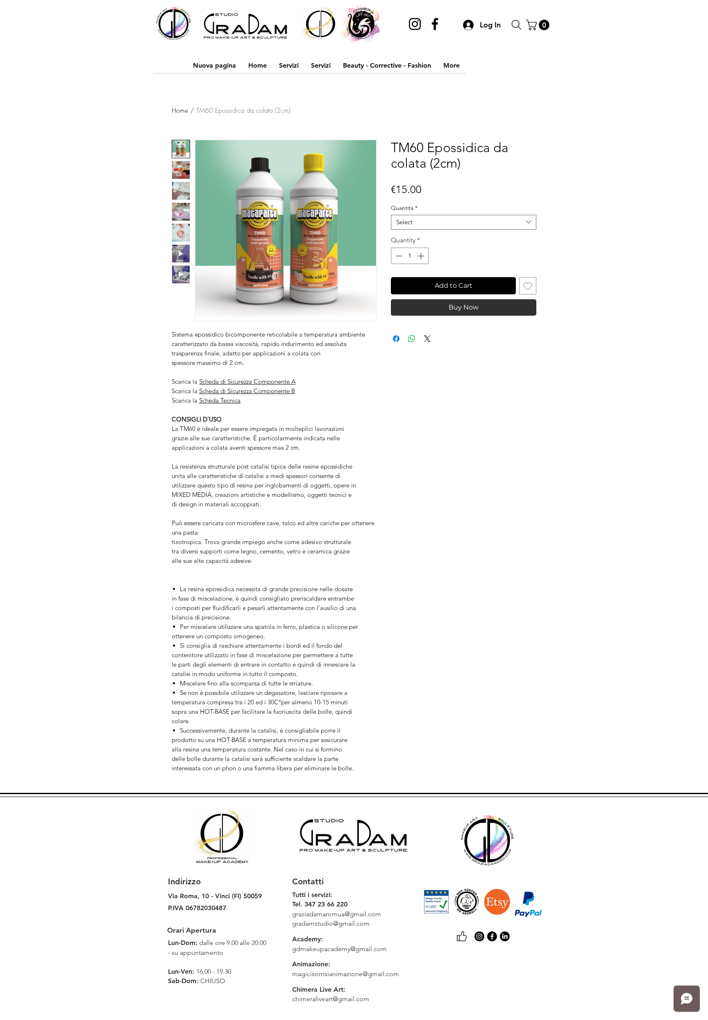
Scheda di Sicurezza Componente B (247, 391)
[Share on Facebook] (396, 339)
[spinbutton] (410, 256)
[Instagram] (415, 24)
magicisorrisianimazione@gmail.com (345, 974)
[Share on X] (427, 339)
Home (180, 110)
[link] (539, 25)
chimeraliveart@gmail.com (330, 999)
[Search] (516, 25)
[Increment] (421, 256)
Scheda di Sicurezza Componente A (247, 381)
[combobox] (463, 222)
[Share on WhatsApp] (412, 339)
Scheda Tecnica (220, 400)
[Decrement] (398, 256)
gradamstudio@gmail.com (331, 923)
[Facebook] (435, 24)
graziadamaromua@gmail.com (336, 914)
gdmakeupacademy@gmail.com (339, 949)
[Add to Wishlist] (527, 285)
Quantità (404, 208)
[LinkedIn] (505, 936)
